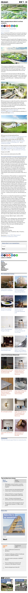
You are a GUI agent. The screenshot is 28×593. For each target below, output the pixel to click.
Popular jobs (5, 546)
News (16, 236)
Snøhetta (10, 111)
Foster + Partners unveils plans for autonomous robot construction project (14, 499)
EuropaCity (4, 236)
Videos (3, 267)
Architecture (11, 236)
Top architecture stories (8, 478)
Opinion (3, 265)
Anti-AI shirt (19, 580)
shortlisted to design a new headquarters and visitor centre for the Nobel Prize (14, 137)
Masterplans (17, 235)
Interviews (4, 264)
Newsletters (4, 269)
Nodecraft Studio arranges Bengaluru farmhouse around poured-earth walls (14, 494)
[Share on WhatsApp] (17, 26)
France (8, 235)
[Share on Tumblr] (14, 26)
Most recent (17, 481)
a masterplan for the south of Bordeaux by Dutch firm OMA (14, 147)
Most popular (5, 481)
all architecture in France (19, 149)
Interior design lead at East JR (12, 567)
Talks (2, 266)
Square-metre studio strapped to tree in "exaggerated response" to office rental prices (14, 503)
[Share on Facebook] (2, 26)
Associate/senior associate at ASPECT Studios (14, 559)
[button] (23, 2)
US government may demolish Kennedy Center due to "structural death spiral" (14, 490)
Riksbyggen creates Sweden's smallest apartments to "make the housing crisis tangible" (14, 484)
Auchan (12, 112)
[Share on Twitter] (4, 26)
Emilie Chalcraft (5, 28)
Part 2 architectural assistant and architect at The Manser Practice (13, 563)
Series (3, 262)
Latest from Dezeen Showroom (10, 355)
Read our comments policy (20, 440)
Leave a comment (5, 31)
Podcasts (4, 270)
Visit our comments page (7, 440)
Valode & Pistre (9, 110)
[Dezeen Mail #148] (21, 2)
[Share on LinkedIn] (12, 26)
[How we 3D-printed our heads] (19, 2)
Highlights (7, 578)
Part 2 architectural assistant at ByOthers (12, 550)
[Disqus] (14, 458)
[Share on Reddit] (9, 26)
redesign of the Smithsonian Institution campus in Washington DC (13, 141)
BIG (24, 69)
